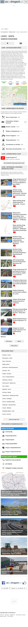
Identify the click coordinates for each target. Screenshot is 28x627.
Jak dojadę (8, 464)
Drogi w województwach (13, 447)
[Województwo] (7, 43)
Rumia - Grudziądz (7, 398)
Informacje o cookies (20, 614)
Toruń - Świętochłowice (8, 376)
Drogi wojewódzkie (11, 443)
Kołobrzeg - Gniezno (7, 380)
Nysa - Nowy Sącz (6, 361)
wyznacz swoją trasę (14, 419)
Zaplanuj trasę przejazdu (13, 460)
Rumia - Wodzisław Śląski (8, 401)
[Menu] (2, 2)
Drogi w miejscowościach (13, 451)
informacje (9, 341)
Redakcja (7, 614)
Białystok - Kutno (6, 389)
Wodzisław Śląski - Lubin (8, 411)
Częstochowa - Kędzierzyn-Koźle (10, 395)
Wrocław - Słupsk (6, 392)
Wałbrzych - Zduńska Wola (9, 404)
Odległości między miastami (14, 468)
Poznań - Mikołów (6, 408)
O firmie (2, 614)
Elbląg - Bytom (5, 364)
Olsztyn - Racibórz (6, 373)
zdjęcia (19, 341)
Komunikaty (10, 616)
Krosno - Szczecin (6, 414)
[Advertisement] (14, 17)
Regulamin (12, 614)
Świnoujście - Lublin (7, 358)
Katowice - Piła (6, 370)
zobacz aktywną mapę (20, 104)
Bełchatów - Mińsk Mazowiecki (10, 367)
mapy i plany (14, 345)
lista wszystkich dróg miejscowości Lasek (14, 163)
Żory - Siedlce (5, 386)
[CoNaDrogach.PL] (14, 3)
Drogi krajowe (9, 439)
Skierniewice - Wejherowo (9, 383)
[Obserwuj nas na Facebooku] (14, 589)
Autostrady (8, 432)
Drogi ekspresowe (10, 436)
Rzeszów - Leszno (6, 355)
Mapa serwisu (3, 616)
